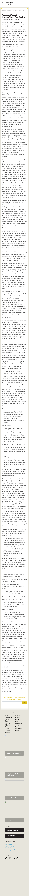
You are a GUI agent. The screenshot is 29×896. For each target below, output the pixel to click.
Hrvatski (17, 717)
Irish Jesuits (8, 844)
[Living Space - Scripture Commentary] (14, 767)
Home (3, 10)
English (7, 728)
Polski (17, 730)
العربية (6, 715)
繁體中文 (7, 725)
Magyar (17, 721)
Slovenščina (18, 728)
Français (7, 732)
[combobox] (12, 702)
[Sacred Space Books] (14, 789)
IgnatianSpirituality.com (11, 850)
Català (7, 719)
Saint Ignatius (11, 835)
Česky (7, 721)
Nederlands (18, 723)
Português (18, 725)
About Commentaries (19, 697)
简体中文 (7, 723)
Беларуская (8, 717)
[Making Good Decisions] (14, 745)
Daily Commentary (8, 697)
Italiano (17, 719)
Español (7, 730)
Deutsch (7, 727)
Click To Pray (9, 848)
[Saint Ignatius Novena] (14, 811)
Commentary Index (11, 699)
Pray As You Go (9, 846)
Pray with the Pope (12, 830)
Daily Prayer (19, 699)
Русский (17, 727)
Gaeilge (17, 715)
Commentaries (9, 10)
